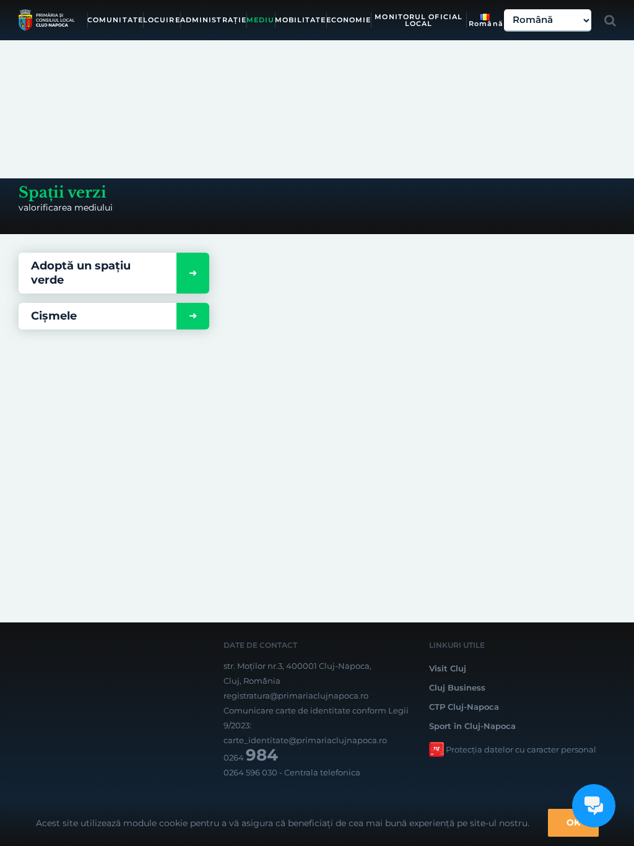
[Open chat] (593, 805)
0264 (251, 757)
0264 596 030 (250, 772)
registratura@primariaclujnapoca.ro (296, 695)
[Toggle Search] (610, 20)
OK (573, 822)
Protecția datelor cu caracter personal (521, 749)
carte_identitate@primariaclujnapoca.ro (305, 740)
